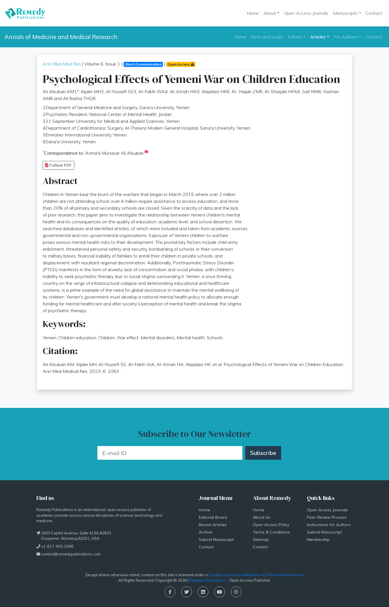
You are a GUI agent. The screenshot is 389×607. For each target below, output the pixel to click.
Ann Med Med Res (62, 64)
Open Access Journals (306, 13)
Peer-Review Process (327, 517)
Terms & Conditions (271, 532)
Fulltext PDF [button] (60, 165)
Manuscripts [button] (345, 13)
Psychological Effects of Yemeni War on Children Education (191, 79)
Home (253, 13)
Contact (374, 13)
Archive (205, 532)
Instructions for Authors (329, 524)
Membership (318, 539)
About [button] (269, 13)
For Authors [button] (346, 37)
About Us (261, 517)
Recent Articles (213, 524)
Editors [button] (295, 37)
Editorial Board (213, 517)
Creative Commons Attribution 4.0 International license (256, 575)
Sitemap (261, 539)
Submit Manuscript (216, 539)
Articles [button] (318, 37)
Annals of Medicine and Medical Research (61, 36)
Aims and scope (267, 37)
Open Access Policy (271, 524)
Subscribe (263, 452)
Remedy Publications (207, 580)
